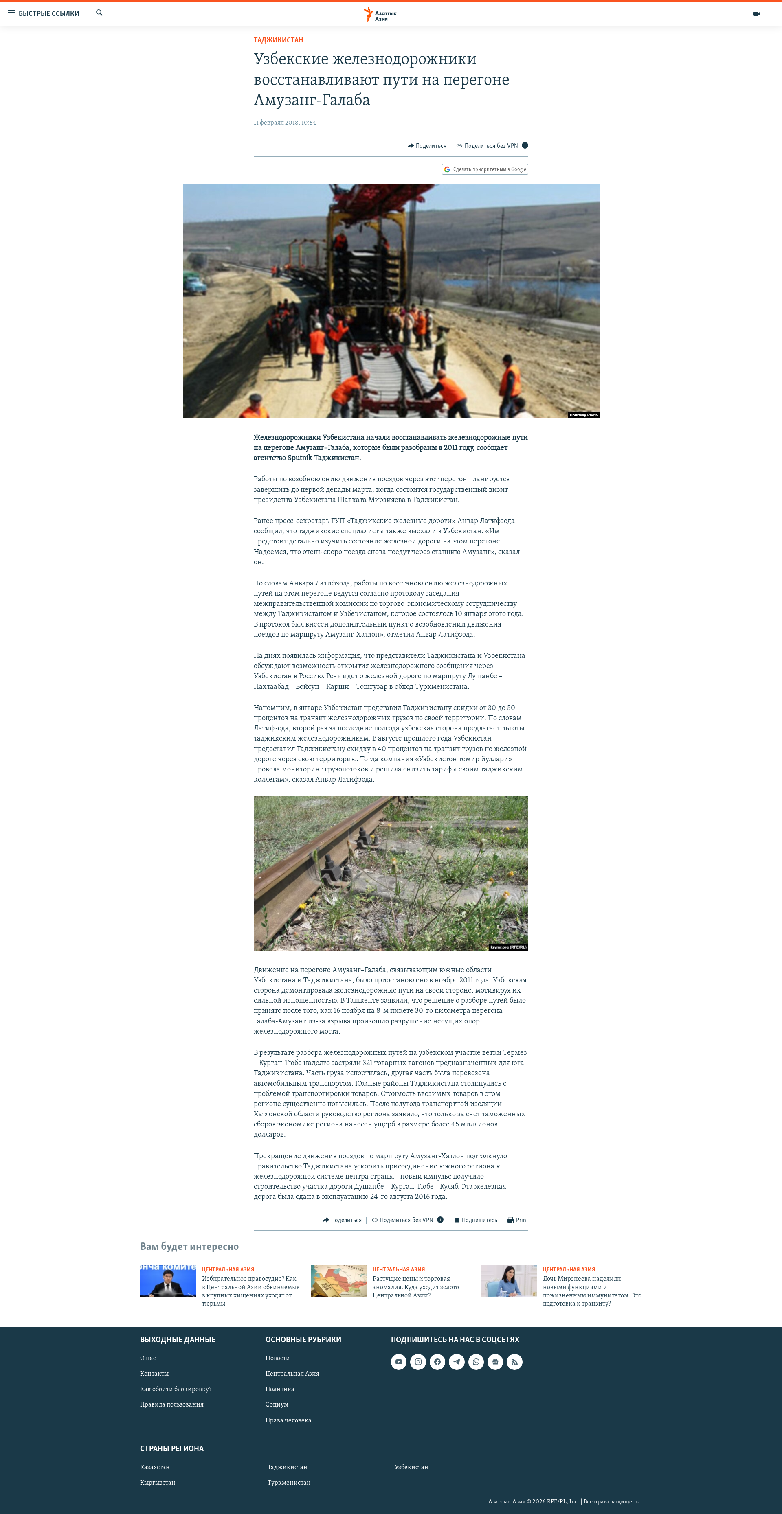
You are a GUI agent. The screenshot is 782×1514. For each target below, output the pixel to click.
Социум (277, 1405)
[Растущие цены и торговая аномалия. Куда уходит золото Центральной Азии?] (339, 1281)
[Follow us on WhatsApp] (476, 1361)
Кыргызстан (158, 1483)
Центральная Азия (228, 1270)
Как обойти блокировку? (175, 1389)
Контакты (154, 1374)
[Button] (427, 146)
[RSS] (514, 1361)
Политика (280, 1389)
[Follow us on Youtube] (398, 1361)
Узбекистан (411, 1467)
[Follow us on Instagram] (418, 1361)
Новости (278, 1358)
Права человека (289, 1420)
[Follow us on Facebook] (437, 1361)
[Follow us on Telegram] (456, 1361)
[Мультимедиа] (757, 14)
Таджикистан (278, 40)
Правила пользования (172, 1405)
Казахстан (155, 1467)
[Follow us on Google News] (495, 1361)
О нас (148, 1358)
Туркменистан (289, 1483)
